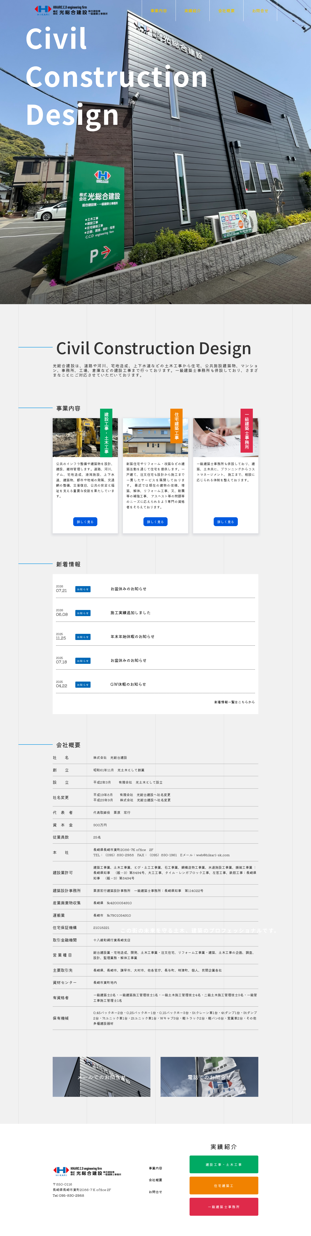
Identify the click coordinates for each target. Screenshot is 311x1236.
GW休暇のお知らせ (128, 684)
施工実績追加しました (130, 612)
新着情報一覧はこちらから (234, 701)
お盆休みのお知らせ (128, 589)
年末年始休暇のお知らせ (132, 636)
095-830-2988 (68, 1195)
